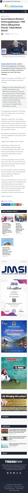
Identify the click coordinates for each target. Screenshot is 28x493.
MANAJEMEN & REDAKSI (10, 488)
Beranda (3, 16)
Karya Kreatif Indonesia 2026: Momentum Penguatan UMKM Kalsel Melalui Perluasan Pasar (7, 251)
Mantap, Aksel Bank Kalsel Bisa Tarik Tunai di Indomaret (17, 444)
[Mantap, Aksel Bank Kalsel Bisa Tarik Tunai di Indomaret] (4, 445)
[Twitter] (12, 204)
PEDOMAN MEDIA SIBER (19, 486)
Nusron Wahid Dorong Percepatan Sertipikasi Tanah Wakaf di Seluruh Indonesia (11, 2)
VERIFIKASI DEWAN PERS (14, 490)
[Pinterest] (17, 204)
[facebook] (7, 473)
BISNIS (7, 16)
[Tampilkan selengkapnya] (23, 204)
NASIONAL (10, 201)
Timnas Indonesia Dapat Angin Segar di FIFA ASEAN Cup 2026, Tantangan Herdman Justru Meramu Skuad (17, 431)
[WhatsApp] (15, 204)
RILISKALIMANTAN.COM (8, 64)
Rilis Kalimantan (18, 484)
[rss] (20, 473)
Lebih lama (23, 261)
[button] (24, 1)
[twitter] (11, 473)
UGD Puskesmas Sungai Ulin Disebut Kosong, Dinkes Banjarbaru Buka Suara (18, 438)
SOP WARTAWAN (19, 488)
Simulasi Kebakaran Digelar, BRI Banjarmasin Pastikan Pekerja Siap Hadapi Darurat (20, 228)
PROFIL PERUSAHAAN (8, 486)
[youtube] (14, 473)
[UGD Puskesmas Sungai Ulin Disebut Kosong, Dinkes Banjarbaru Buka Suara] (4, 438)
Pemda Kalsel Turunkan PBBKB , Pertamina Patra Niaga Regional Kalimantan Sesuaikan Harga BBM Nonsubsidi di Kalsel (7, 228)
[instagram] (17, 473)
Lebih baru (4, 261)
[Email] (20, 204)
